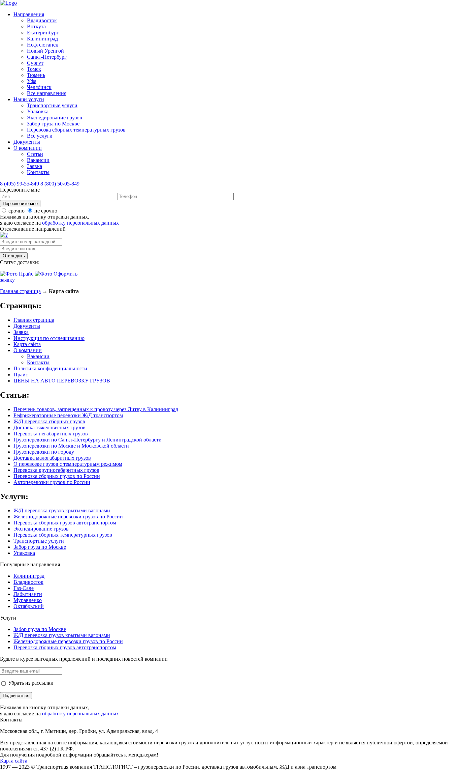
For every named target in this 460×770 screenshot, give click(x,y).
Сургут (35, 63)
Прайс (20, 374)
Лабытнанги (27, 594)
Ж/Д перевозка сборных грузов (49, 421)
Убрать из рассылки (30, 683)
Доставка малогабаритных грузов (52, 458)
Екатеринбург (43, 32)
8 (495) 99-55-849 (19, 184)
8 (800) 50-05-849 (59, 184)
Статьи (35, 154)
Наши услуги (28, 99)
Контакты (38, 172)
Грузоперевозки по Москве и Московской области (71, 446)
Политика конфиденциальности (50, 368)
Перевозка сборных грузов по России (56, 476)
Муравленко (27, 600)
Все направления (46, 93)
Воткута (36, 26)
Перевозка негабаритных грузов (50, 433)
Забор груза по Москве (53, 123)
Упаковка (37, 111)
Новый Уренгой (45, 51)
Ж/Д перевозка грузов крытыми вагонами (61, 510)
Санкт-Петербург (47, 57)
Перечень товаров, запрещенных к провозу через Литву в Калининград (95, 409)
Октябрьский (28, 606)
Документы (26, 142)
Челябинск (39, 87)
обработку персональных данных (80, 223)
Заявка (34, 166)
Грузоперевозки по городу (43, 452)
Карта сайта (27, 344)
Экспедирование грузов (54, 117)
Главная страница (20, 291)
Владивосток (42, 20)
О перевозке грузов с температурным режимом (67, 464)
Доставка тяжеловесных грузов (49, 427)
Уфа (31, 81)
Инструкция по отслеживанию (49, 338)
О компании (27, 148)
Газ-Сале (23, 588)
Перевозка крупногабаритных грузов (56, 470)
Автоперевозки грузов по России (51, 482)
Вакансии (38, 160)
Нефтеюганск (42, 45)
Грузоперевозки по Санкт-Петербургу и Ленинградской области (87, 440)
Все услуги (40, 136)
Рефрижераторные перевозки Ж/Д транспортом (68, 415)
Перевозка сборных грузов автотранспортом (64, 522)
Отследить (14, 255)
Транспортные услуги (52, 105)
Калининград (42, 38)
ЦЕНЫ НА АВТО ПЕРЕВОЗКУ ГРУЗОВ (61, 380)
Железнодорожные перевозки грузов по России (68, 516)
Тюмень (36, 75)
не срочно (45, 210)
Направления (28, 14)
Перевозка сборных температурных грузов (76, 130)
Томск (34, 69)
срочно (16, 210)
